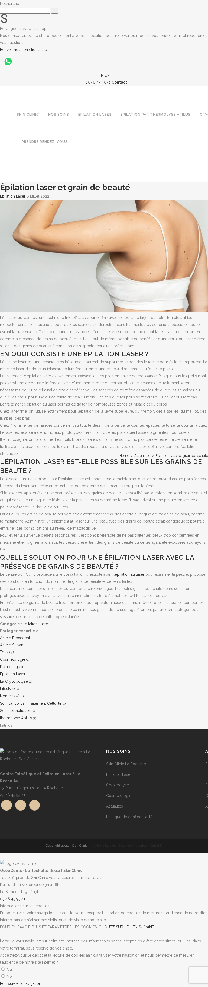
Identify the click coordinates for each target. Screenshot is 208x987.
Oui (10, 969)
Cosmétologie (14, 659)
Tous (7, 652)
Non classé (12, 696)
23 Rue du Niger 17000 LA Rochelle (31, 788)
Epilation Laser (119, 774)
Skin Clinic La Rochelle (126, 764)
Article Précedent (15, 638)
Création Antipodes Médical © (140, 845)
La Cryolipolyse (16, 681)
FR (101, 75)
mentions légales (103, 845)
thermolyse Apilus (18, 718)
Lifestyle (9, 689)
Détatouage (12, 667)
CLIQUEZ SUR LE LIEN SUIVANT (126, 927)
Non (10, 976)
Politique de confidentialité (129, 817)
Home (124, 456)
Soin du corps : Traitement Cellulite (33, 703)
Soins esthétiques (17, 710)
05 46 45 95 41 (12, 795)
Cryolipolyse (117, 785)
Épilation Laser (12, 196)
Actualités (142, 456)
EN (107, 75)
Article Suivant (12, 645)
